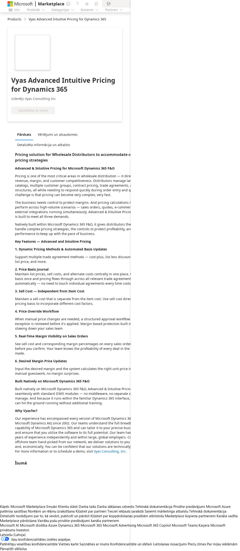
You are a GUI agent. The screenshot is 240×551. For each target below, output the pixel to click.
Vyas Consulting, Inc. (110, 451)
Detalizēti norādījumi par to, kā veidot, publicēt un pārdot (45, 515)
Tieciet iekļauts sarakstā (125, 511)
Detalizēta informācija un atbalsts (43, 145)
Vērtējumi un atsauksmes (58, 134)
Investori (22, 530)
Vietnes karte (69, 544)
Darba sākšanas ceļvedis (115, 506)
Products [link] (14, 19)
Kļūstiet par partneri (91, 511)
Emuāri (51, 506)
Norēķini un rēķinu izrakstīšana (51, 511)
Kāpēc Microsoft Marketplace (22, 506)
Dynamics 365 (69, 525)
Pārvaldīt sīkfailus (13, 548)
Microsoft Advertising (119, 525)
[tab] (25, 134)
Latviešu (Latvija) (13, 534)
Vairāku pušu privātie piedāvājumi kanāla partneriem (78, 520)
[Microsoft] (20, 4)
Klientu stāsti (68, 506)
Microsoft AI (9, 525)
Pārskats (24, 134)
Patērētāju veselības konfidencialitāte (29, 544)
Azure (52, 525)
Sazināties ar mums (94, 544)
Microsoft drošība (33, 525)
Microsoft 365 (91, 525)
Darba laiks (87, 506)
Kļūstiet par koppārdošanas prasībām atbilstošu (127, 515)
